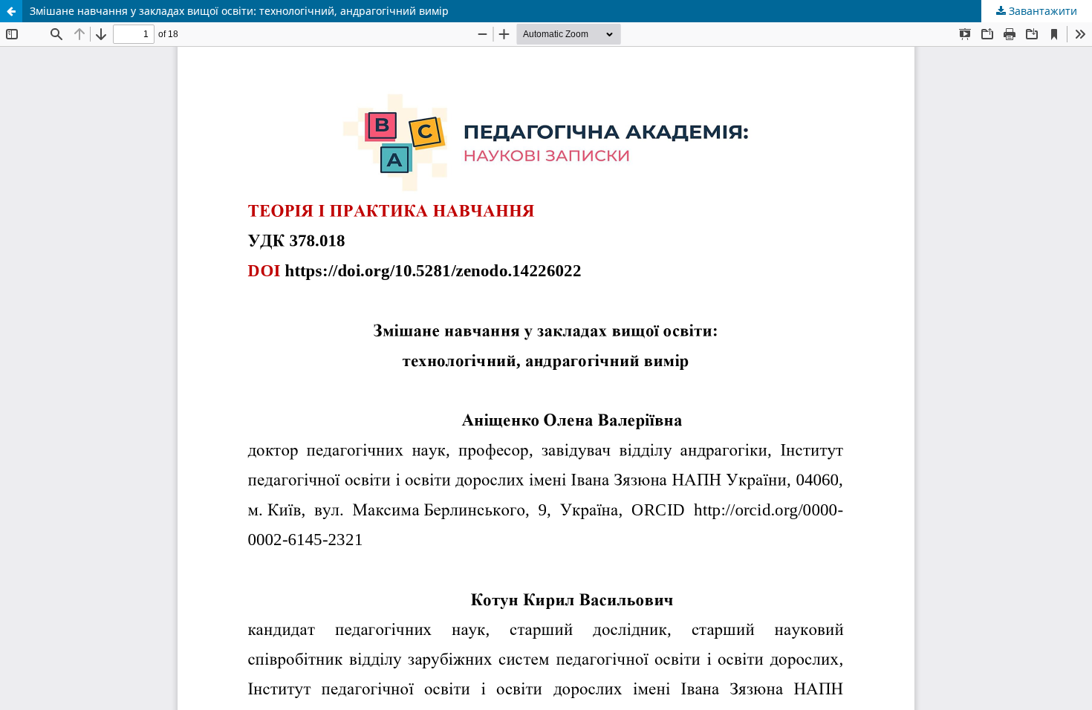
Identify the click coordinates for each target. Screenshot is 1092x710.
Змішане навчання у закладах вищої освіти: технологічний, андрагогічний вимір (239, 11)
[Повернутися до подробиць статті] (11, 11)
